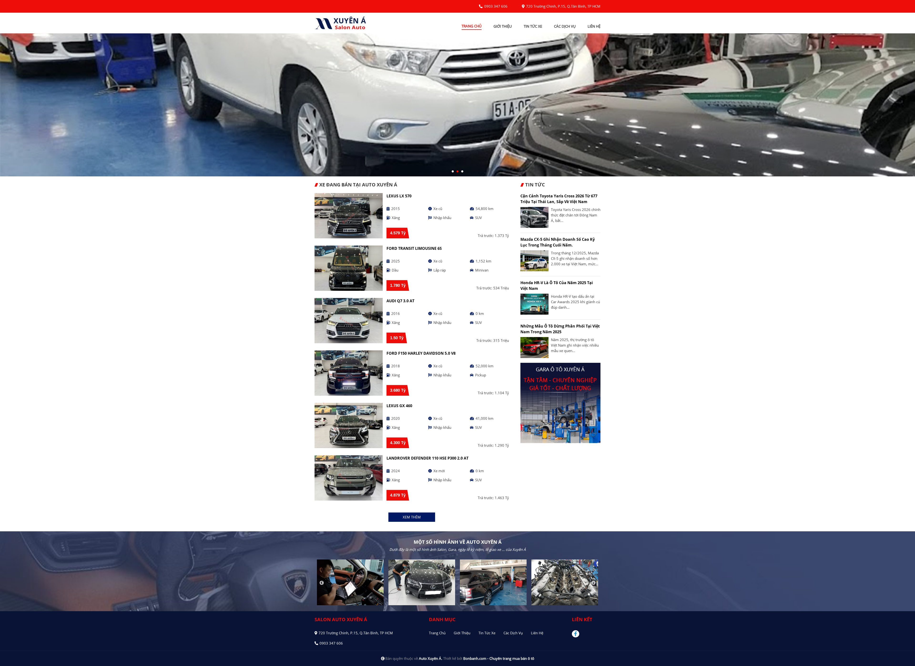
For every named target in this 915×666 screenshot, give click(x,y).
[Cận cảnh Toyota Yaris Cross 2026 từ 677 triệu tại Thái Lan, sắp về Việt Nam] (534, 217)
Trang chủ (437, 632)
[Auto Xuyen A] (341, 22)
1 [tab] (452, 171)
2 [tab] (457, 171)
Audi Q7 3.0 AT (400, 300)
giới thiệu (502, 26)
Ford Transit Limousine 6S (414, 248)
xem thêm (412, 517)
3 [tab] (462, 171)
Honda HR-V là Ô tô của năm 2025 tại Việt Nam (556, 285)
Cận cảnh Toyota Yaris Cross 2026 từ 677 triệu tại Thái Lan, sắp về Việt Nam (558, 198)
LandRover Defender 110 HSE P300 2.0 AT (427, 458)
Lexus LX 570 (399, 196)
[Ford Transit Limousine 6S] (349, 268)
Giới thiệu (462, 632)
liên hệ (594, 26)
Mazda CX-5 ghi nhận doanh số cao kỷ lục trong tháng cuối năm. (557, 242)
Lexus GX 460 (399, 405)
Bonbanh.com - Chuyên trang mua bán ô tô (498, 658)
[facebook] (577, 633)
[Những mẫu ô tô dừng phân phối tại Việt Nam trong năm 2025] (534, 347)
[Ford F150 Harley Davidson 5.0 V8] (349, 373)
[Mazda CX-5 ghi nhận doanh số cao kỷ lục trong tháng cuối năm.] (534, 260)
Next (593, 583)
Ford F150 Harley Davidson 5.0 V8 (421, 353)
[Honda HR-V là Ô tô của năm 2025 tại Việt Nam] (534, 304)
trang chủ (472, 26)
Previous (321, 583)
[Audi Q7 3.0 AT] (349, 320)
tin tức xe (533, 26)
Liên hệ (537, 632)
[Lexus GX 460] (349, 425)
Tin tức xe (486, 632)
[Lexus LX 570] (349, 215)
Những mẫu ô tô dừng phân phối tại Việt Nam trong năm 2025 (560, 328)
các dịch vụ (565, 26)
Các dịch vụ (513, 632)
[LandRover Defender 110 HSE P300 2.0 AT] (349, 478)
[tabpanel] (457, 104)
